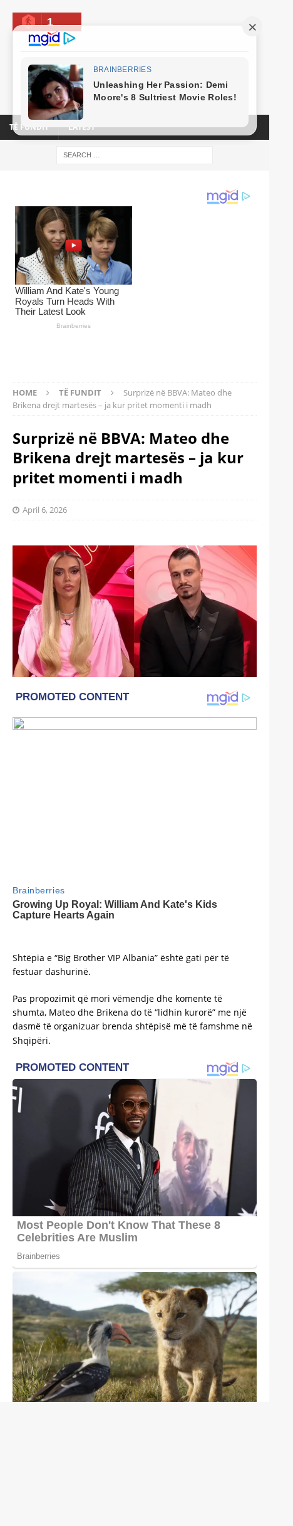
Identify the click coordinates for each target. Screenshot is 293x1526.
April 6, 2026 (45, 467)
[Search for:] (134, 154)
